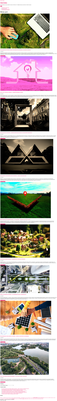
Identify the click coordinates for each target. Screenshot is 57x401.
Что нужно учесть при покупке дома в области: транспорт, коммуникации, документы (14, 392)
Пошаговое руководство (5, 7)
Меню (1, 6)
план (5, 398)
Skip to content (2, 0)
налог (49, 397)
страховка (33, 398)
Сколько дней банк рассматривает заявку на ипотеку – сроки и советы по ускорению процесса (15, 388)
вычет (15, 397)
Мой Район (3, 2)
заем (31, 397)
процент (7, 398)
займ (32, 397)
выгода (13, 397)
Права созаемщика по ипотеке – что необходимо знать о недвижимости (13, 294)
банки (6, 397)
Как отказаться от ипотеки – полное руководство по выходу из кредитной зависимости (16, 132)
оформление (3, 398)
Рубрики (1, 385)
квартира (39, 397)
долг (19, 397)
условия (38, 398)
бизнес (7, 397)
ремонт (13, 398)
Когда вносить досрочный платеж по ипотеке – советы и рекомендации (13, 175)
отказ (1, 398)
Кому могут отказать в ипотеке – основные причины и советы (11, 92)
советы (25, 398)
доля (20, 397)
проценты (10, 398)
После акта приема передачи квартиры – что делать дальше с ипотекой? (13, 376)
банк (4, 397)
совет (23, 398)
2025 (1, 397)
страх (31, 398)
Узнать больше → (2, 55)
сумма (36, 398)
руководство (16, 398)
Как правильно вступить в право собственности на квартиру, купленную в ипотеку (15, 49)
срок (27, 398)
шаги (42, 398)
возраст (11, 397)
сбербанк (20, 398)
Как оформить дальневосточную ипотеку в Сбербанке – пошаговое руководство (13, 391)
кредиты (45, 397)
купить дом (47, 397)
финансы (40, 398)
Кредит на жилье (4, 8)
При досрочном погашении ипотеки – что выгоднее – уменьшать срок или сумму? (15, 219)
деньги (17, 397)
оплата (54, 397)
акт (3, 397)
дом (21, 397)
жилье (23, 397)
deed (2, 397)
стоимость (29, 398)
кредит (42, 397)
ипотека (35, 397)
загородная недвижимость (28, 397)
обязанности (52, 397)
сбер (18, 398)
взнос (9, 397)
